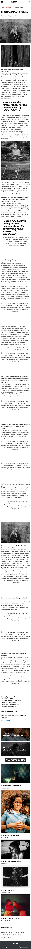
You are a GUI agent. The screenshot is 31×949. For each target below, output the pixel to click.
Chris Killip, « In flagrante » (8, 702)
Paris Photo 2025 (6, 938)
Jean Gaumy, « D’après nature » (10, 704)
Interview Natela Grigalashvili (11, 785)
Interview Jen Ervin (7, 890)
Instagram (23, 715)
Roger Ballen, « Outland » (8, 699)
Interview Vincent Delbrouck (10, 835)
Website (16, 715)
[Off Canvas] (2, 2)
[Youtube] (17, 944)
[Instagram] (14, 944)
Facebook (4, 717)
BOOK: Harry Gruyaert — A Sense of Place (12, 932)
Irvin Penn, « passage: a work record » (11, 700)
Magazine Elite (24, 947)
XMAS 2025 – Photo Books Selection (11, 935)
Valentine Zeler (12, 711)
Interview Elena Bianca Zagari (11, 918)
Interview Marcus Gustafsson (11, 861)
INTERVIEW (4, 724)
